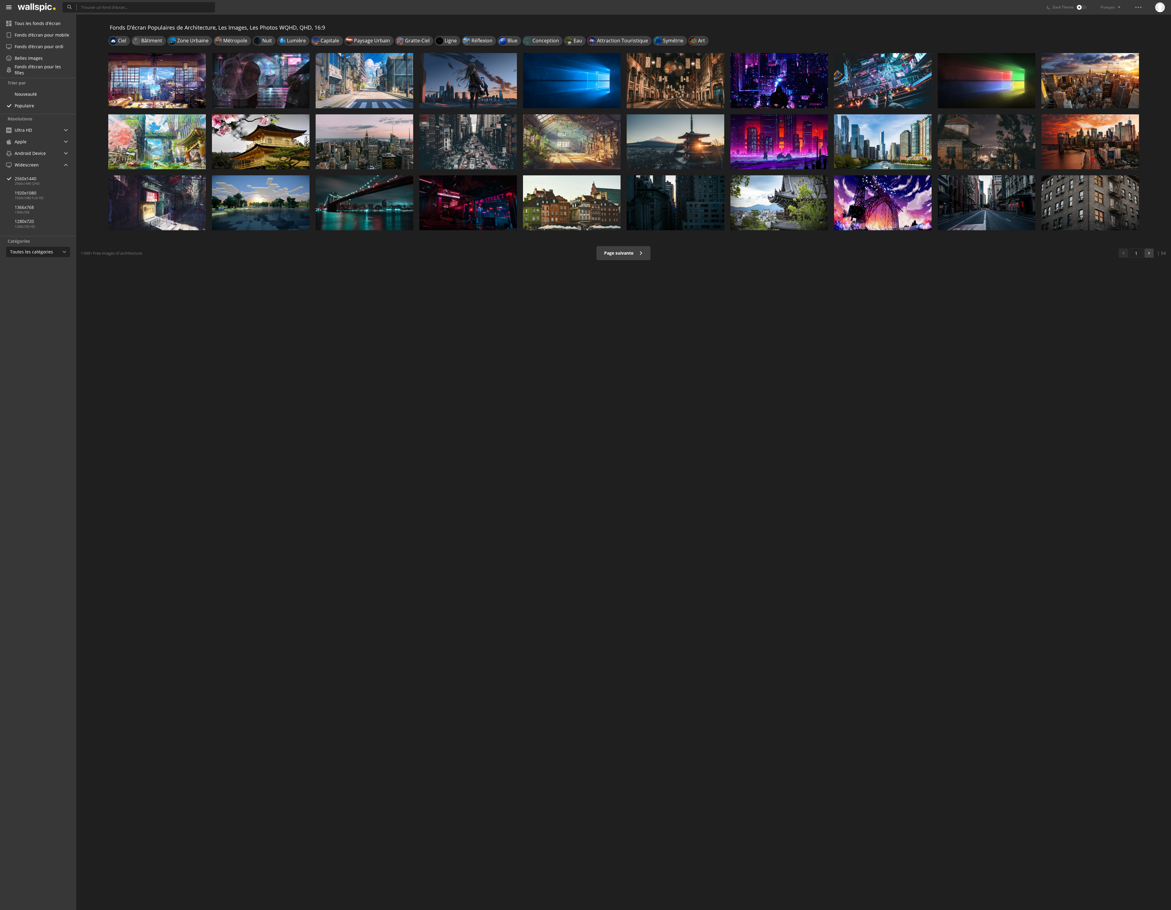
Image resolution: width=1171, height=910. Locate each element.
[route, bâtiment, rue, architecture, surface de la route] (986, 202)
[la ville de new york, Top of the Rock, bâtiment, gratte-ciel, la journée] (364, 141)
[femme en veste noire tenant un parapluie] (261, 80)
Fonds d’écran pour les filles (38, 70)
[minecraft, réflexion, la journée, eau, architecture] (261, 202)
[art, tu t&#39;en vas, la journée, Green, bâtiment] (157, 141)
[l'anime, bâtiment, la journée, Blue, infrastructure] (364, 80)
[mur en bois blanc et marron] (986, 80)
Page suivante (619, 253)
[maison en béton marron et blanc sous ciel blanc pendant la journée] (261, 141)
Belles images (29, 58)
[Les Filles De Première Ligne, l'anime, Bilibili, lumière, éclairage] (468, 80)
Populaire (24, 106)
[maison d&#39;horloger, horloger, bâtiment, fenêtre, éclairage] (572, 141)
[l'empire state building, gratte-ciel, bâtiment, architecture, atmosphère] (1090, 80)
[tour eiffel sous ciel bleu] (883, 202)
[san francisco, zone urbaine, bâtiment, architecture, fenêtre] (1090, 202)
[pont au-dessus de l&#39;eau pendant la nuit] (364, 202)
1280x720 (24, 221)
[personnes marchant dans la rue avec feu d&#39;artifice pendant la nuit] (675, 80)
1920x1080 (25, 193)
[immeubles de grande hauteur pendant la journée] (675, 202)
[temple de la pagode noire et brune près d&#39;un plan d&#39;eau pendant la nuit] (675, 141)
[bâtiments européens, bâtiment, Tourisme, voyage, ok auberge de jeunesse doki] (572, 202)
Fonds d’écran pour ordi (39, 46)
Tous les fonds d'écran (38, 23)
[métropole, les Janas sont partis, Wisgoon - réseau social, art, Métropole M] (779, 80)
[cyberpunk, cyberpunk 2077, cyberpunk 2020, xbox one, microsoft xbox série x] (468, 202)
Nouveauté (26, 94)
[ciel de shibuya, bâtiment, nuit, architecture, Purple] (883, 80)
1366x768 (24, 207)
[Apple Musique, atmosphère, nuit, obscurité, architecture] (986, 141)
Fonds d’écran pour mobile (42, 35)
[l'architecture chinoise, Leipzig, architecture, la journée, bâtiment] (779, 202)
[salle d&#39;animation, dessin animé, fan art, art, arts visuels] (157, 80)
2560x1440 (25, 178)
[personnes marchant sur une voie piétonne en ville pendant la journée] (468, 141)
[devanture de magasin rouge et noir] (157, 202)
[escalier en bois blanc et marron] (572, 80)
